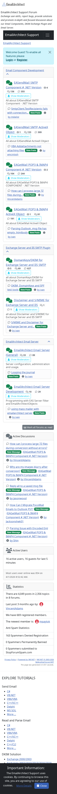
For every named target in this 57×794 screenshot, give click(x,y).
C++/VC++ (12, 703)
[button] (9, 83)
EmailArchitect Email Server (22, 341)
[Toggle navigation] (47, 35)
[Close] (50, 52)
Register (22, 60)
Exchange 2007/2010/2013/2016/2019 (29, 763)
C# (8, 691)
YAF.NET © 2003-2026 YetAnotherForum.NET (44, 660)
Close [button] (43, 785)
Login (9, 60)
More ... (11, 714)
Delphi (11, 706)
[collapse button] (8, 74)
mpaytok (44, 621)
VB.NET (11, 695)
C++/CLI (11, 744)
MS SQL (11, 710)
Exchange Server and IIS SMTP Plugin (28, 247)
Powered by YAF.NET (26, 659)
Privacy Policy (10, 659)
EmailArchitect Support (22, 35)
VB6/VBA (12, 699)
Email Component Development (25, 70)
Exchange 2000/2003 (19, 759)
